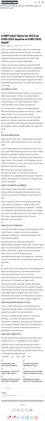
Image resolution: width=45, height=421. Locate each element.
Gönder (4, 393)
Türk (29, 356)
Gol (13, 356)
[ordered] (12, 393)
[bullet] (14, 393)
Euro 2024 (5, 356)
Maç (18, 356)
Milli (23, 356)
